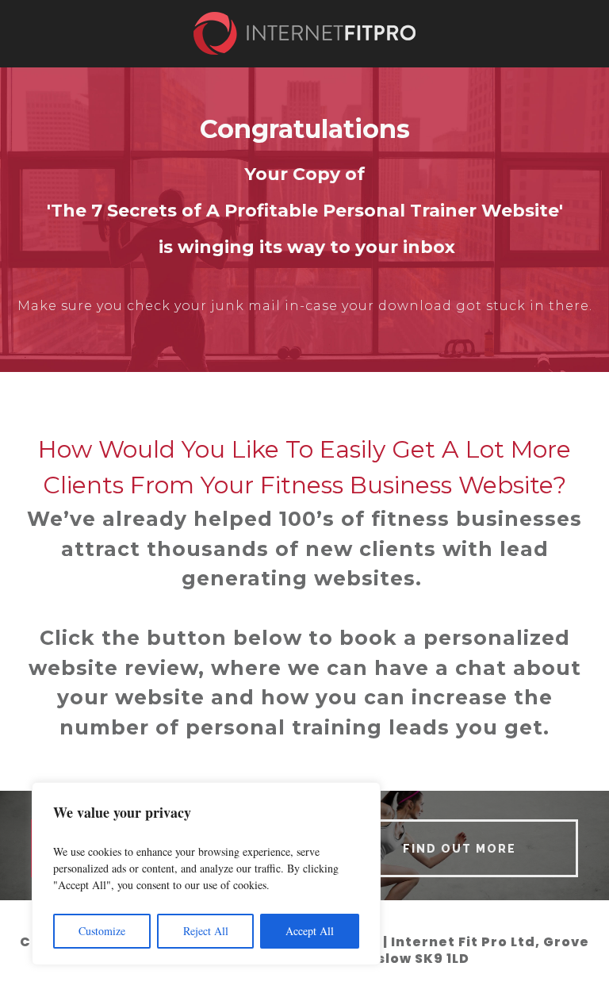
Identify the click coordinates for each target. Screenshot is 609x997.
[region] (206, 873)
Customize (102, 930)
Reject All (205, 930)
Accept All (309, 930)
